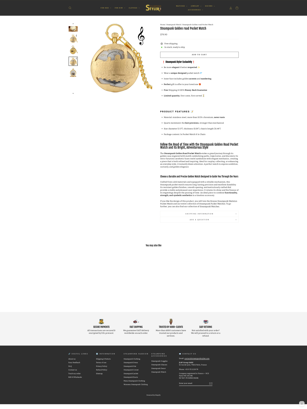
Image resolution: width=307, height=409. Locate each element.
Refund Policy (101, 370)
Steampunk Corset (131, 370)
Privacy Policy (101, 366)
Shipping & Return (103, 359)
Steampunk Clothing (132, 359)
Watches (181, 6)
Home (162, 25)
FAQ (70, 366)
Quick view (88, 290)
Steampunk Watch (173, 25)
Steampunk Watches (209, 206)
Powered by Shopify (153, 395)
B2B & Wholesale (75, 377)
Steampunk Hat (130, 366)
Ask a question (199, 220)
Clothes (133, 8)
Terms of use (101, 363)
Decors (209, 6)
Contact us (72, 370)
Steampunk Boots (131, 377)
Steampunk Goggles (159, 361)
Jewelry (195, 6)
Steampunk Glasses (159, 365)
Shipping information (199, 214)
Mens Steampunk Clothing (134, 381)
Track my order (74, 374)
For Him (119, 8)
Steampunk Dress (131, 363)
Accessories (194, 10)
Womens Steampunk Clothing (136, 384)
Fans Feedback (74, 363)
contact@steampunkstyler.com (197, 358)
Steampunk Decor (158, 368)
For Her (105, 8)
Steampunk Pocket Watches (212, 204)
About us (72, 359)
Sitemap (99, 374)
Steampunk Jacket (131, 374)
